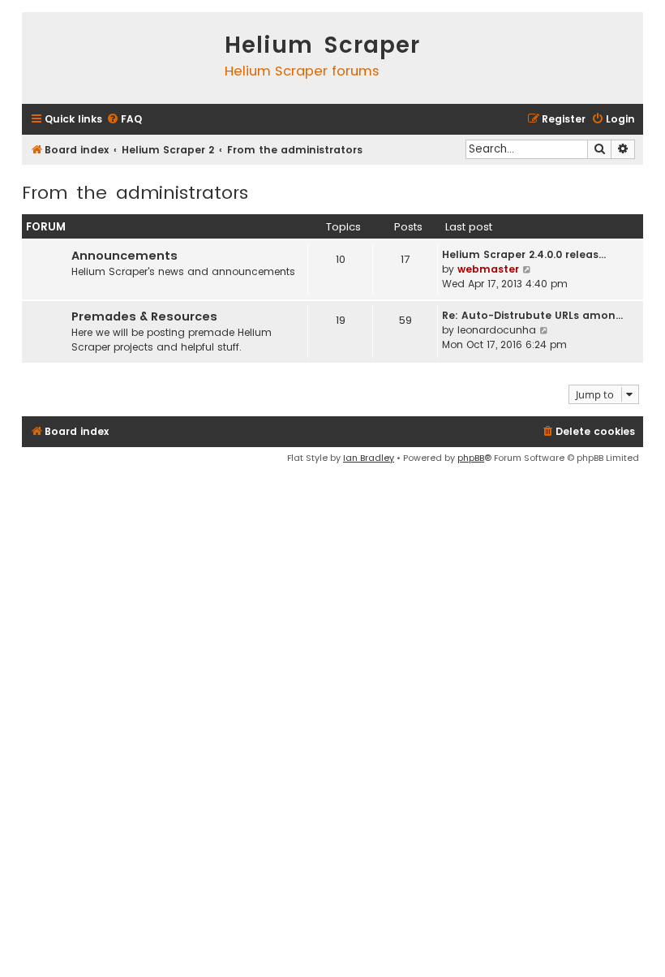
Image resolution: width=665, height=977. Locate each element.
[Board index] (119, 58)
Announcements (124, 255)
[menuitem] (124, 120)
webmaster (488, 269)
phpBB (470, 457)
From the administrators (135, 192)
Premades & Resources (144, 316)
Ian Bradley (368, 457)
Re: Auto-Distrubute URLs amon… (532, 315)
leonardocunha (496, 330)
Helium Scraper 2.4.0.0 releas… (524, 254)
